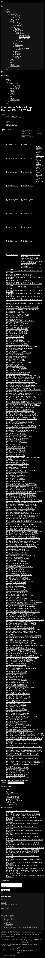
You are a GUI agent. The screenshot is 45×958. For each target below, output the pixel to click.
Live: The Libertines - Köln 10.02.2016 (17, 345)
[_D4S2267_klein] (12, 227)
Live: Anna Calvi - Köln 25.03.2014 (16, 565)
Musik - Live (14, 14)
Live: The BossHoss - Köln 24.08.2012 (18, 727)
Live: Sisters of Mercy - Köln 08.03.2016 (18, 327)
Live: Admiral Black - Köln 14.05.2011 (17, 772)
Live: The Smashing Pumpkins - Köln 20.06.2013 (21, 668)
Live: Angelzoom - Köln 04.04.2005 (16, 686)
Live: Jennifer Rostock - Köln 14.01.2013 (18, 702)
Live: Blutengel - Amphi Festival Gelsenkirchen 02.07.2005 (24, 739)
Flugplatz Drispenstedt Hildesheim (16, 801)
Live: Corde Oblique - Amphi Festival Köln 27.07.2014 (22, 499)
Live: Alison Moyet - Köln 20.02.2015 (17, 443)
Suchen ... (4, 783)
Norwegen (18, 46)
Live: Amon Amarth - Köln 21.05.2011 (17, 768)
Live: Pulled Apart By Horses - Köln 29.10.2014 (20, 470)
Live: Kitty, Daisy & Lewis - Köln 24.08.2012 (19, 731)
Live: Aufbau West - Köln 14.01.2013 (17, 705)
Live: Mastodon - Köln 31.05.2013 (16, 671)
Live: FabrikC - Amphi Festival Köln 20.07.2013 (20, 663)
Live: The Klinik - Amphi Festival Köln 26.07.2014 (21, 520)
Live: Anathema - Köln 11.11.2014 (16, 462)
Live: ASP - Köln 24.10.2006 (14, 676)
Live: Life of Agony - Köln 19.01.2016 (17, 351)
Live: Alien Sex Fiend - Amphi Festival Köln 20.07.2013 (23, 629)
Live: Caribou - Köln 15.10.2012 (16, 723)
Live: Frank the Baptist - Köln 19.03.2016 (18, 322)
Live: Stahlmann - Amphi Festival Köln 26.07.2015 (21, 404)
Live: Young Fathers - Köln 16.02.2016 (18, 343)
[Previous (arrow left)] (36, 146)
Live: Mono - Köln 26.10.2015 (15, 366)
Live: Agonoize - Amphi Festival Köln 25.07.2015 (21, 417)
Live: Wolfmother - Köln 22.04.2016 (17, 313)
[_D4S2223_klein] (12, 144)
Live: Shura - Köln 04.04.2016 (15, 319)
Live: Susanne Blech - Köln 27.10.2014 (18, 473)
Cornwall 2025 (24, 38)
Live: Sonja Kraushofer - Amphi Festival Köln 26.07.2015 (23, 395)
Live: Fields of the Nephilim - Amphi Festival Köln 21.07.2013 (25, 602)
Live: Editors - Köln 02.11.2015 (15, 361)
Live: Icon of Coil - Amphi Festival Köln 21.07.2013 (21, 616)
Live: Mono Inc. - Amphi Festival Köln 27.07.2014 (21, 493)
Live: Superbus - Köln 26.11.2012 (16, 708)
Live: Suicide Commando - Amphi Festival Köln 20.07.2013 (24, 636)
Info (2, 899)
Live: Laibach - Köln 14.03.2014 (16, 568)
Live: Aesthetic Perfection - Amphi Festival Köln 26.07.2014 (24, 531)
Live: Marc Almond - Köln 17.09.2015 (17, 374)
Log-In (3, 911)
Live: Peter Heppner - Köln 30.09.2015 (18, 372)
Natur (12, 59)
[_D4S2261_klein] (27, 200)
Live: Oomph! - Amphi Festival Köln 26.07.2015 (20, 382)
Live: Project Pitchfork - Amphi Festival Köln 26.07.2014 (23, 514)
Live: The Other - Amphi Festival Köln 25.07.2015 (21, 427)
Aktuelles (8, 11)
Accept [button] (5, 949)
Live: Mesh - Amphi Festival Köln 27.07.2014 (19, 497)
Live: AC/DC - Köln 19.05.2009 (15, 776)
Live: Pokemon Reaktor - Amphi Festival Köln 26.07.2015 (23, 403)
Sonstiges (18, 25)
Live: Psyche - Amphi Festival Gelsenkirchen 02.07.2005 (23, 750)
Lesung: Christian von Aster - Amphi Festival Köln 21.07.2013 (32, 262)
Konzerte (17, 17)
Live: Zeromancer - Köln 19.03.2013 (17, 692)
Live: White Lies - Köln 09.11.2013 (16, 594)
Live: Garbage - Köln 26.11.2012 (16, 707)
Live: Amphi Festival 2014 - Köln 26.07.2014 (19, 276)
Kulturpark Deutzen (12, 793)
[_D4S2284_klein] (27, 227)
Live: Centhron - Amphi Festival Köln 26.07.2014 (21, 542)
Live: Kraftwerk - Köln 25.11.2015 (16, 358)
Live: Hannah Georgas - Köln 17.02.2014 (18, 579)
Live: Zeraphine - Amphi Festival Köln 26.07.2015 (21, 388)
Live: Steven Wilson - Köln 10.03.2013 (17, 690)
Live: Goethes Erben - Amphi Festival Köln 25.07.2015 (22, 415)
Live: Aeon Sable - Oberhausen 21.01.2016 (19, 348)
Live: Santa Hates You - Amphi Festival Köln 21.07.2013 (23, 618)
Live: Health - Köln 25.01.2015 (15, 449)
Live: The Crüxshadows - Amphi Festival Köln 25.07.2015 (23, 425)
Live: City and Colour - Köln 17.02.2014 (18, 578)
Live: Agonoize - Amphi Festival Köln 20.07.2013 (21, 644)
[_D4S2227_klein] (27, 144)
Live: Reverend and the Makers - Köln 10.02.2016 (21, 346)
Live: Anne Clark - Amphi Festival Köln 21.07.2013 (21, 604)
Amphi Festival (10, 124)
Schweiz (17, 51)
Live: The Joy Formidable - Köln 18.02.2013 (19, 700)
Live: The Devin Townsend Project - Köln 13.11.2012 (22, 716)
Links (2, 901)
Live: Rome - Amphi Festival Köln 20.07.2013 (20, 641)
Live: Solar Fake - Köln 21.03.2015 (16, 435)
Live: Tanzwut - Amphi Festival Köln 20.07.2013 (20, 649)
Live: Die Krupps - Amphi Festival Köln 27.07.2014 (21, 486)
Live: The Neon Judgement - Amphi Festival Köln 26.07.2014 (25, 539)
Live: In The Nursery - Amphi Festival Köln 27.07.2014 (22, 502)
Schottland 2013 (24, 37)
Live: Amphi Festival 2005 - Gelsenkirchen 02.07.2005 (22, 306)
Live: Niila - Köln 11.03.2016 (14, 325)
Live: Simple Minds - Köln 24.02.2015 (17, 441)
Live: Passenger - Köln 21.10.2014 (16, 475)
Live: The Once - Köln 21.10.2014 (16, 477)
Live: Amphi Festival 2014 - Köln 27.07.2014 (19, 274)
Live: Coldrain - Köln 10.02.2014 (16, 584)
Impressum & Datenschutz (9, 904)
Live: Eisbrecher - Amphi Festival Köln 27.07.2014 (21, 485)
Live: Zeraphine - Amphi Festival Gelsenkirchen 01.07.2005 (24, 761)
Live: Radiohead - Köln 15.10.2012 (16, 721)
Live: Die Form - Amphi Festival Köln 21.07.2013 (21, 608)
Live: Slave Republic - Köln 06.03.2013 (18, 697)
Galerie (8, 13)
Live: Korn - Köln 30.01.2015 (14, 444)
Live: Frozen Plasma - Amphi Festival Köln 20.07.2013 (22, 657)
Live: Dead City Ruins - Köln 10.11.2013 (18, 592)
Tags (7, 69)
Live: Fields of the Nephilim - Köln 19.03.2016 (20, 321)
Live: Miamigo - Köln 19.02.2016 (16, 338)
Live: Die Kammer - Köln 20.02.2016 (17, 333)
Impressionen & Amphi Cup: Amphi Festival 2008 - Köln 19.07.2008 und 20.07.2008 (23, 297)
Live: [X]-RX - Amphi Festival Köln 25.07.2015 (20, 424)
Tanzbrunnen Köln (11, 126)
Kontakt (3, 903)
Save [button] (18, 954)
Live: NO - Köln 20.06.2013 (14, 670)
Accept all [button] (6, 939)
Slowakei (18, 53)
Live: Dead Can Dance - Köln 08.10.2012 (18, 724)
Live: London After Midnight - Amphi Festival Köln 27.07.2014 (25, 491)
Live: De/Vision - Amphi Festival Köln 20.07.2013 (21, 642)
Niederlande (19, 45)
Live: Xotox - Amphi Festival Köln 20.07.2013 (19, 660)
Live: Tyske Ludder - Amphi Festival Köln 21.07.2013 (22, 623)
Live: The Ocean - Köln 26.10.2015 (16, 367)
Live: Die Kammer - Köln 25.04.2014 (17, 562)
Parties (17, 22)
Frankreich (18, 32)
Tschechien (18, 56)
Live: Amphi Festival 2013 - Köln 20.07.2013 (19, 282)
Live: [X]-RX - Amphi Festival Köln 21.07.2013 (20, 626)
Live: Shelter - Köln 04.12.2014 (15, 456)
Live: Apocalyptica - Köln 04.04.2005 (17, 681)
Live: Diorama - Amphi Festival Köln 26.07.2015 (20, 407)
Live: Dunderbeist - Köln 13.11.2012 (17, 718)
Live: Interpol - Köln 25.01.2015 (15, 448)
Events (12, 21)
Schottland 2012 (24, 35)
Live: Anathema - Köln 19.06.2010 (16, 710)
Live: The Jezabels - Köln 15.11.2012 (17, 713)
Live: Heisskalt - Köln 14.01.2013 (16, 703)
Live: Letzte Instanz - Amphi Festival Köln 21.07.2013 (22, 613)
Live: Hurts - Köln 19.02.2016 (15, 337)
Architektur (13, 61)
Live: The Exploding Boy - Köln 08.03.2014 (19, 575)
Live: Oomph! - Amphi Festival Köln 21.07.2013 (20, 605)
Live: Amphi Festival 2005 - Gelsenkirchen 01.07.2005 (22, 308)
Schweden (18, 50)
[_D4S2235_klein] (12, 172)
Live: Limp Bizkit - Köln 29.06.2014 (16, 549)
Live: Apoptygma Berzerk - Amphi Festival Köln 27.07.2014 (24, 488)
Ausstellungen (19, 24)
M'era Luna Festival (12, 799)
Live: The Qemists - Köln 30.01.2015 (17, 446)
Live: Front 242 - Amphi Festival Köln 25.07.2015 (21, 414)
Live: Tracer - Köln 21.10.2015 (15, 370)
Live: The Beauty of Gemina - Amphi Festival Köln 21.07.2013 (25, 620)
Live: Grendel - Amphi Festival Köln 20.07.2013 (20, 647)
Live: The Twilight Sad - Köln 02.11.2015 (18, 362)
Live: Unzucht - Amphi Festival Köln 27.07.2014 (20, 509)
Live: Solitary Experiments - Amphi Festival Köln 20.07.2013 (24, 655)
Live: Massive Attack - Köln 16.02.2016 (18, 341)
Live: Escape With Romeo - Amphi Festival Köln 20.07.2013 (24, 645)
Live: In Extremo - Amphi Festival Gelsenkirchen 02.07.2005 (24, 734)
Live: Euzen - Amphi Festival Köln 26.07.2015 (20, 391)
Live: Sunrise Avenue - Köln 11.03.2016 (18, 324)
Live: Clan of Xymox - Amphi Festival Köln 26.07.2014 (22, 541)
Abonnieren (5, 890)
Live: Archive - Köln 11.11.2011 (15, 678)
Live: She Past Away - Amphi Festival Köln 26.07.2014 (22, 544)
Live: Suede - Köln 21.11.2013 (15, 586)
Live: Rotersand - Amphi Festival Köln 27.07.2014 (21, 496)
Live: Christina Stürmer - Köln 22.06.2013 (18, 666)
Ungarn (17, 58)
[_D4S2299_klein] (27, 241)
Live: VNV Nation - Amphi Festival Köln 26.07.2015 (21, 375)
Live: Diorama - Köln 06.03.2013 (16, 695)
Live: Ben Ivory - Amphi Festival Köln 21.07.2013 (21, 624)
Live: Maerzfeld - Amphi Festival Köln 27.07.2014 (21, 507)
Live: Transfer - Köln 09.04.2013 (16, 689)
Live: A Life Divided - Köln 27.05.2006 (17, 769)
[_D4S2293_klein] (12, 241)
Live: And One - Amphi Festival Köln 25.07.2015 (20, 412)
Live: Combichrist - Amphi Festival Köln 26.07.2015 (21, 387)
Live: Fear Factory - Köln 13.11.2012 (17, 715)
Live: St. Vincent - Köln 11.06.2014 (16, 554)
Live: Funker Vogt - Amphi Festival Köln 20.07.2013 (21, 650)
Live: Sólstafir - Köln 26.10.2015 (16, 364)
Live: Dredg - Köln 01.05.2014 (15, 560)
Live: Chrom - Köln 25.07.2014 (15, 481)
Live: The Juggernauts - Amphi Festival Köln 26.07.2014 (23, 547)
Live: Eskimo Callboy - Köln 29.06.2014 (18, 551)
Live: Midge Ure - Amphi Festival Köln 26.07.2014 (21, 517)
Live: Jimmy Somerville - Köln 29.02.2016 (19, 330)
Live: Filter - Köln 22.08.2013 (15, 597)
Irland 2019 (23, 41)
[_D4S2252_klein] (27, 186)
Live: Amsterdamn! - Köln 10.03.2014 (17, 571)
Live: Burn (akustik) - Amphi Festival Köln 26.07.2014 (22, 534)
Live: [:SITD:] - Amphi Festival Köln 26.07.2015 (20, 411)
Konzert (8, 790)
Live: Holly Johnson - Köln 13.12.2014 (17, 452)
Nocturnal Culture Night (13, 796)
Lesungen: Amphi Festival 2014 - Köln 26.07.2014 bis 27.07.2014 (31, 258)
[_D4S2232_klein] (27, 158)
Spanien (17, 54)
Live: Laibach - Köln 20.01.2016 (16, 350)
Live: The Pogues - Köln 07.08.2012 (17, 732)
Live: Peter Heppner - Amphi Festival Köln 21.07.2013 (22, 600)
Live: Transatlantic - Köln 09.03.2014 (17, 573)
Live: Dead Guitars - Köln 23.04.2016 (17, 316)
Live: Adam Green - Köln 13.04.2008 (17, 774)
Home (7, 9)
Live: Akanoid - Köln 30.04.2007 (16, 771)
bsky (2, 2)
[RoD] (14, 780)
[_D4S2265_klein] (27, 213)
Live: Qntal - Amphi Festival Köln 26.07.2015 (19, 393)
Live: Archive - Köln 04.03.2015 (15, 440)
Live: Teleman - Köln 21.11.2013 (16, 588)
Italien (17, 43)
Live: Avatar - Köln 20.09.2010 (15, 674)
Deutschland (19, 30)
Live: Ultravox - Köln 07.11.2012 (16, 719)
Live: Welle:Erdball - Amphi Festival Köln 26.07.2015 (22, 383)
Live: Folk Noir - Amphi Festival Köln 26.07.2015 (21, 385)
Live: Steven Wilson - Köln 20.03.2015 (17, 438)
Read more (38, 939)
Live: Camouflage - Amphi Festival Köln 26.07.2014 (22, 515)
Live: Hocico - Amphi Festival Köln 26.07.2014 (20, 528)
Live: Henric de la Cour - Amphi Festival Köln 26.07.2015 (23, 380)
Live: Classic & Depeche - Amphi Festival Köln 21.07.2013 (24, 621)
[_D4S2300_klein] (12, 255)
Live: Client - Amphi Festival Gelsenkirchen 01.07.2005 (23, 753)
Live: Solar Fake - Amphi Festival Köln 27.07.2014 (21, 506)
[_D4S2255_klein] (12, 200)
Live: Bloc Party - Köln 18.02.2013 (16, 698)
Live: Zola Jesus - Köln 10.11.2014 (16, 465)
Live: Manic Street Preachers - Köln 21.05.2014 (20, 555)
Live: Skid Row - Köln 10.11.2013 (16, 589)
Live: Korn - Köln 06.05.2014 (14, 557)
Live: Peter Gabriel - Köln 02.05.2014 (17, 559)
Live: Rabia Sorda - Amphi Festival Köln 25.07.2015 (22, 428)
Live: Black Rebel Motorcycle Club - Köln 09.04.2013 (22, 687)
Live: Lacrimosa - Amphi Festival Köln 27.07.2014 (21, 483)
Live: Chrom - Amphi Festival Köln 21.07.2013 (20, 628)
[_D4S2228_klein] (12, 158)
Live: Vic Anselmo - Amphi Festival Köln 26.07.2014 (22, 530)
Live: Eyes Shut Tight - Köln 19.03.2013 (18, 694)
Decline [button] (12, 949)
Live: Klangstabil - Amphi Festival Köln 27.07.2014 (21, 504)
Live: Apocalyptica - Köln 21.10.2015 (17, 369)
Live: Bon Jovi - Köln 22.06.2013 (16, 665)
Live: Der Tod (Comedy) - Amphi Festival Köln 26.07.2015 (23, 390)
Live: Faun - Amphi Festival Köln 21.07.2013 (19, 615)
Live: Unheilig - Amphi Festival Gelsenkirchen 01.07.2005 (23, 763)
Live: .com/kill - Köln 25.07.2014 (16, 478)
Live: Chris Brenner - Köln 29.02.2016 (17, 332)
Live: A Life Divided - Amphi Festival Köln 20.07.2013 (22, 661)
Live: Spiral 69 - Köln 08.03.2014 (16, 576)
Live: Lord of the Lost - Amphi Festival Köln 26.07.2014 (23, 538)
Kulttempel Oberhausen (13, 798)
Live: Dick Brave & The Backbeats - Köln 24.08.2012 (22, 729)
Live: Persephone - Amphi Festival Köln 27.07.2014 (22, 494)
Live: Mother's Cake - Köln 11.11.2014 (17, 464)
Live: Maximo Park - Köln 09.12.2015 (17, 354)
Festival (8, 121)
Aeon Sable (9, 122)
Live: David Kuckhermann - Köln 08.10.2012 (19, 726)
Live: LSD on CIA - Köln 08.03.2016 (17, 329)
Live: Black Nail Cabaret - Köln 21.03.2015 (19, 436)
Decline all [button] (15, 939)
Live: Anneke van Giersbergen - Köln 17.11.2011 (21, 682)
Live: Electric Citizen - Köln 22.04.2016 (18, 314)
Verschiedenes (15, 66)
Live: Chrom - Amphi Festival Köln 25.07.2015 (20, 430)
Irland (16, 40)
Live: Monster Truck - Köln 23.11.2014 (17, 460)
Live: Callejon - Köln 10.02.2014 (16, 583)
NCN (7, 794)
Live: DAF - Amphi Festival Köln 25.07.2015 (19, 422)
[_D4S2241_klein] (27, 172)
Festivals (17, 16)
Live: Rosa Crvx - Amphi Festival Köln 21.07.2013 (21, 607)
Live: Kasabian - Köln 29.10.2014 (16, 469)
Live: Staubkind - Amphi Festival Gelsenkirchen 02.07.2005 (24, 752)
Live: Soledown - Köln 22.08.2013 (16, 599)
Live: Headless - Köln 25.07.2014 (16, 480)
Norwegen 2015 (24, 48)
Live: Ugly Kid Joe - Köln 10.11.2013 (17, 591)
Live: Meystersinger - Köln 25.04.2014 (17, 563)
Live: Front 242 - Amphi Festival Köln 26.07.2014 (21, 518)
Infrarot (12, 64)
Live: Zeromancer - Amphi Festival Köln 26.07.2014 (22, 536)
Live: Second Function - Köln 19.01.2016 (18, 353)
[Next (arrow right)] (39, 146)
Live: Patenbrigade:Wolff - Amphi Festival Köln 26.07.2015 (24, 409)
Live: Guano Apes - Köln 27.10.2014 (17, 472)
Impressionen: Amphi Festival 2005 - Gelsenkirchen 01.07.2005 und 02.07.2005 (22, 310)
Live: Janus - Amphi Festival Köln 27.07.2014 (20, 489)
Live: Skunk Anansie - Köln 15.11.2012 (18, 711)
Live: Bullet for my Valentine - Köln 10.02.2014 (20, 581)
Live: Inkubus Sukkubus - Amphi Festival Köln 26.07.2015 (23, 406)
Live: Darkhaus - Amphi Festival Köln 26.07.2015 (21, 398)
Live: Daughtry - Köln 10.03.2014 (16, 570)
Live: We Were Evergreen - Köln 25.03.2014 (19, 567)
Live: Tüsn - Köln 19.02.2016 (15, 340)
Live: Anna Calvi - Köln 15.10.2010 (16, 684)
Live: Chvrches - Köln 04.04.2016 (16, 317)
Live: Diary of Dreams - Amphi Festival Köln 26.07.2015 (23, 377)
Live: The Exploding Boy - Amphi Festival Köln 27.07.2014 (24, 501)
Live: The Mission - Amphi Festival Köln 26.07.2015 (22, 378)
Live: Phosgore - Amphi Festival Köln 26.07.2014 (21, 546)
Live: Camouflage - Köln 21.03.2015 (17, 433)
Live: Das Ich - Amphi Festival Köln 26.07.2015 (20, 396)
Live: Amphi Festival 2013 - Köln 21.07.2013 (19, 280)
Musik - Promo (14, 19)
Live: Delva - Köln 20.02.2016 (15, 335)
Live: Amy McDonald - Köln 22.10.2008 (18, 777)
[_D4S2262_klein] (12, 213)
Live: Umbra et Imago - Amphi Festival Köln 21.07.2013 (23, 612)
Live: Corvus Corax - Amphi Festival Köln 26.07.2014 (22, 533)
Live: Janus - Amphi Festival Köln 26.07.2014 (20, 525)
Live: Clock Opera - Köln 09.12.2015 (17, 356)
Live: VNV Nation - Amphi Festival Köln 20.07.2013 (21, 631)
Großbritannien (19, 33)
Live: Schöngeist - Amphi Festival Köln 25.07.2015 (21, 432)
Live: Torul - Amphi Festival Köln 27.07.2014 (19, 512)
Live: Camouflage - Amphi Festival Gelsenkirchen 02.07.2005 (25, 735)
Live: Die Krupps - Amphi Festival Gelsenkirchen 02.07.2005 (24, 737)
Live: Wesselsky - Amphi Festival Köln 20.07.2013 (21, 652)
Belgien (17, 29)
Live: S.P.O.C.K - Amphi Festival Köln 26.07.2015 (21, 399)
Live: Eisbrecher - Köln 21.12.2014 (16, 451)
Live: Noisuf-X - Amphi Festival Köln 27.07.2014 (20, 510)
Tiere (11, 62)
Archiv (7, 67)
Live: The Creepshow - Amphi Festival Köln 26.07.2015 (23, 401)
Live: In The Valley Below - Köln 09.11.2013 (19, 596)
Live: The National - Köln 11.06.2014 (17, 552)
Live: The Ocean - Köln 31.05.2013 (16, 673)
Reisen (12, 27)
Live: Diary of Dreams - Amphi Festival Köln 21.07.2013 (23, 610)
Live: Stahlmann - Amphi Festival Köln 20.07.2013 (21, 658)
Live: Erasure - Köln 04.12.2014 (15, 454)
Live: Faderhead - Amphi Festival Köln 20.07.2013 (21, 653)
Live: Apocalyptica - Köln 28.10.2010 (17, 679)
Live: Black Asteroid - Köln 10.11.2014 (17, 467)
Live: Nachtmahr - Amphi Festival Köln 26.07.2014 (21, 526)
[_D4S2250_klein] (12, 186)
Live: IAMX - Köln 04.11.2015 (15, 359)
